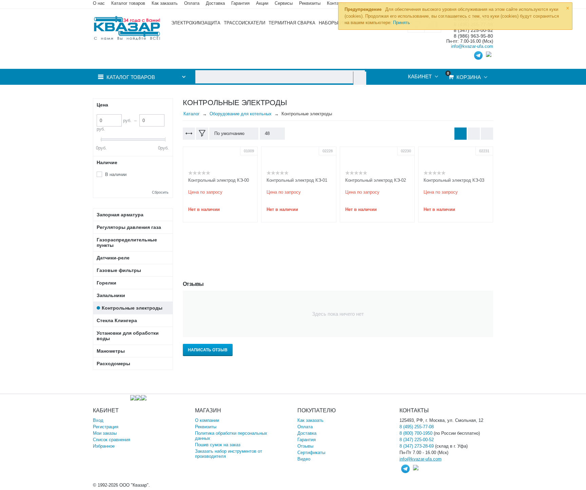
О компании (207, 420)
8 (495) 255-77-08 (416, 426)
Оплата (191, 3)
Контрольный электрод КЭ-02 (375, 180)
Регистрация (105, 426)
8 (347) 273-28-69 (416, 446)
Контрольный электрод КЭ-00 (218, 180)
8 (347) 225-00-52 (416, 439)
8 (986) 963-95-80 (473, 36)
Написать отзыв (208, 350)
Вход (98, 420)
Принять (401, 22)
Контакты (336, 3)
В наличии (115, 174)
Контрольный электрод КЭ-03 (454, 180)
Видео (303, 459)
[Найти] (359, 78)
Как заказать (165, 3)
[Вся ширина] (189, 134)
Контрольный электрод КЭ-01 (297, 180)
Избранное (104, 446)
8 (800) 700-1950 (415, 433)
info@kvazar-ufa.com (472, 46)
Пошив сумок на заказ (217, 444)
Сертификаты (311, 452)
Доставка (306, 433)
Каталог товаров (128, 3)
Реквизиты (309, 3)
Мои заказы (105, 433)
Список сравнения (111, 439)
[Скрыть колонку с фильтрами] (202, 134)
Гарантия (306, 439)
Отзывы (305, 446)
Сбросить (160, 192)
